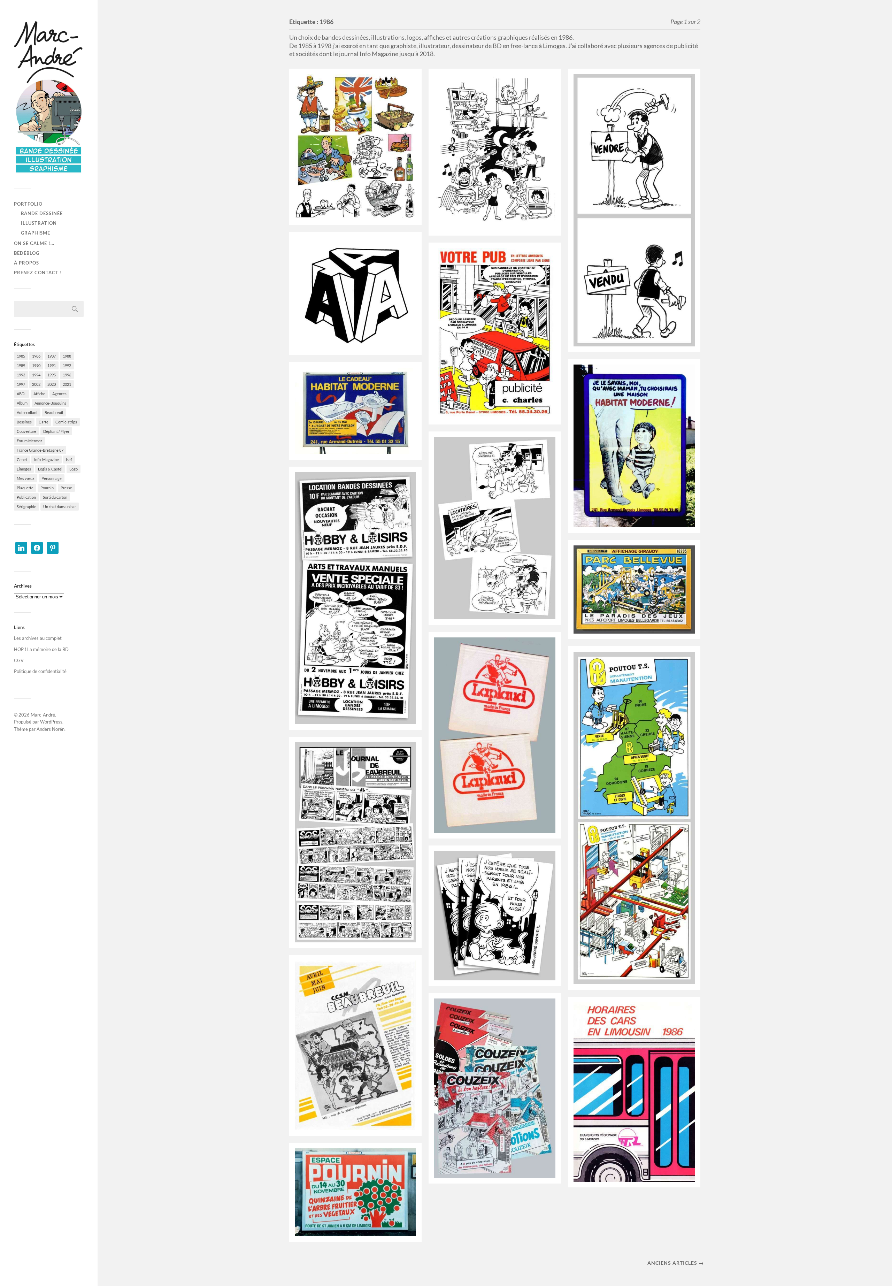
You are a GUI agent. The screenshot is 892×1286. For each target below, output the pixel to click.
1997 (21, 384)
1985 (21, 356)
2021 (67, 384)
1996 (67, 375)
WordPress (51, 722)
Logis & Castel (50, 469)
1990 (36, 365)
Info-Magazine (46, 459)
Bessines (24, 422)
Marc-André (43, 715)
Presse (66, 487)
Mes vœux (25, 478)
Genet (22, 459)
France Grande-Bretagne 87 (40, 450)
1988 (67, 356)
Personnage (51, 478)
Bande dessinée (42, 213)
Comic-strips (66, 422)
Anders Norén (50, 729)
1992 (67, 365)
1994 (36, 375)
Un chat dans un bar (59, 506)
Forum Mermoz (29, 440)
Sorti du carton (55, 497)
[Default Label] (21, 547)
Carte (43, 422)
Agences (59, 393)
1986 (36, 356)
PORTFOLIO (28, 204)
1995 (51, 375)
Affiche (39, 393)
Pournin (47, 487)
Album (22, 403)
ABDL (21, 393)
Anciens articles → (675, 1263)
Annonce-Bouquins (50, 403)
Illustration (39, 223)
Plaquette (25, 487)
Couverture (26, 431)
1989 (21, 365)
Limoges (24, 469)
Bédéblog (26, 253)
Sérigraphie (26, 506)
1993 (21, 375)
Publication (26, 497)
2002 (36, 384)
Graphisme (35, 233)
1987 (51, 356)
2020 (51, 384)
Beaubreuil (54, 412)
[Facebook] (37, 547)
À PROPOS (26, 263)
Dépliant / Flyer (56, 431)
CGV (19, 660)
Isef (69, 459)
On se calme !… (34, 243)
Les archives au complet (38, 638)
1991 (51, 365)
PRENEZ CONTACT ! (38, 272)
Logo (73, 469)
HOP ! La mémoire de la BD (41, 649)
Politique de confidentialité (40, 671)
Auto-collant (27, 412)
